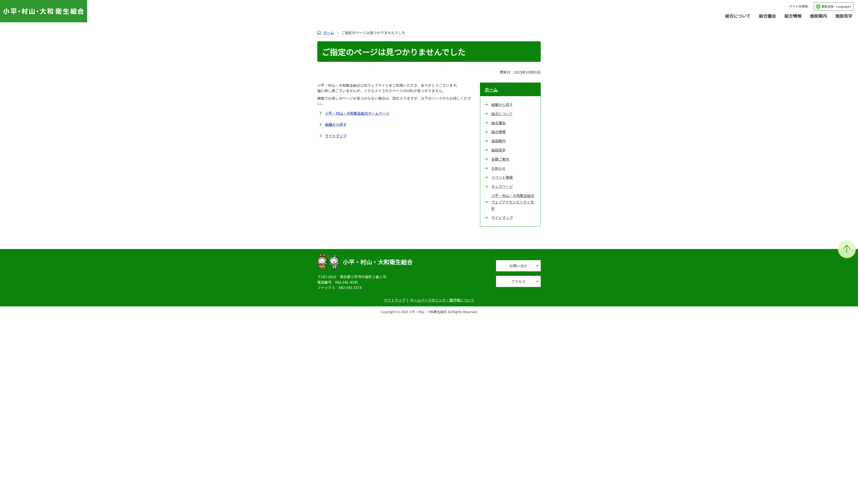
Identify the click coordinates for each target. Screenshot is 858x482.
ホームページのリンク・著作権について (442, 300)
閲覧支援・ (836, 6)
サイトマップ (336, 135)
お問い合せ (518, 265)
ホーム (328, 32)
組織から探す (336, 124)
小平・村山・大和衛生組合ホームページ (357, 113)
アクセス (518, 281)
